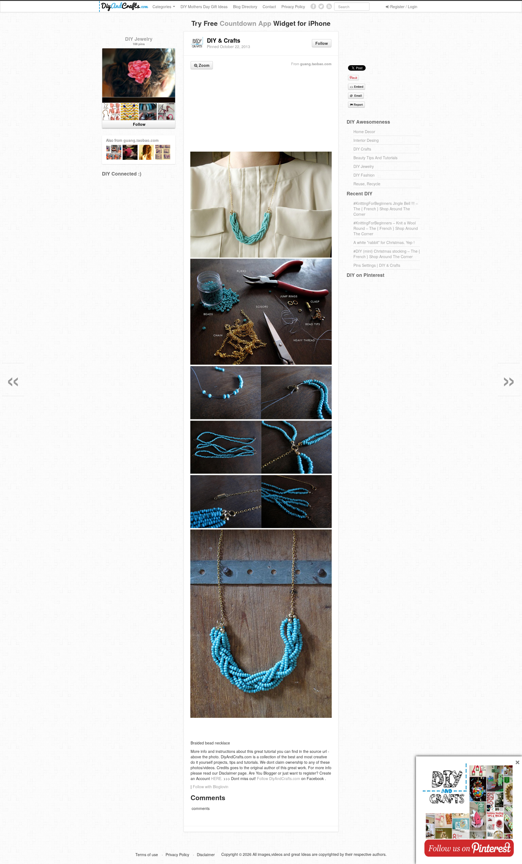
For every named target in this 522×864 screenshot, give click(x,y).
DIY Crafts (362, 149)
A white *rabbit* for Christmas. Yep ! (384, 242)
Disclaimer (206, 854)
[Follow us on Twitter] (321, 6)
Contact (269, 6)
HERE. (216, 778)
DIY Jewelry (139, 38)
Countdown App (245, 23)
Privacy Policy (293, 6)
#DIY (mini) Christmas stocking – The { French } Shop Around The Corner (386, 253)
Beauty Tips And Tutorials (375, 157)
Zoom (203, 65)
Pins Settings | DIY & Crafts (376, 265)
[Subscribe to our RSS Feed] (329, 6)
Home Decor (364, 131)
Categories (162, 6)
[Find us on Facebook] (313, 6)
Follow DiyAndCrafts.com (278, 778)
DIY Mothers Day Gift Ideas (204, 6)
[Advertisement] (261, 111)
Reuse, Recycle (366, 183)
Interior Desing (366, 140)
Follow (321, 43)
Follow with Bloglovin (210, 786)
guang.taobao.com (315, 63)
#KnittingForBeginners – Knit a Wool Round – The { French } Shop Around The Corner (385, 228)
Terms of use (146, 854)
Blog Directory (245, 6)
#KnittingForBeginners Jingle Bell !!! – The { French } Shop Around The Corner (385, 209)
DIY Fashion (364, 175)
